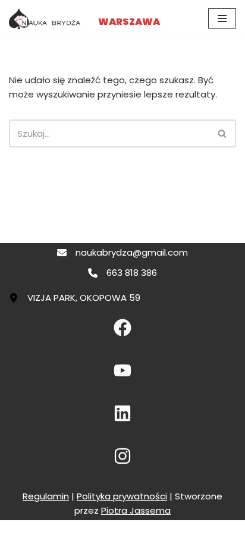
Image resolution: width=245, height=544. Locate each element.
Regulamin (46, 496)
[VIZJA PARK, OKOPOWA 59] (74, 298)
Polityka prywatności (122, 496)
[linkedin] (122, 413)
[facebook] (122, 327)
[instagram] (122, 456)
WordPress (165, 532)
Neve (67, 532)
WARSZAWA (129, 22)
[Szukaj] (222, 133)
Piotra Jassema (136, 510)
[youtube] (122, 370)
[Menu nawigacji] (222, 18)
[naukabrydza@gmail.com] (122, 253)
